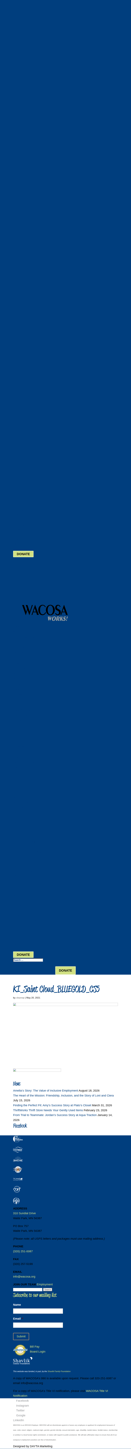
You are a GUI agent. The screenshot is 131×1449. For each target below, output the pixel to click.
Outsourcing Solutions (24, 767)
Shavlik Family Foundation (59, 1371)
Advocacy (18, 699)
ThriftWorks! (19, 746)
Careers (17, 663)
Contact (17, 783)
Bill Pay (18, 544)
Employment (45, 1284)
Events (16, 778)
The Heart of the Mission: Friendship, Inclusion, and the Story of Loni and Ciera (63, 1095)
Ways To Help (20, 668)
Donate (16, 684)
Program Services (22, 725)
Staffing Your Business (24, 762)
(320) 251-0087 (23, 490)
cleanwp (20, 997)
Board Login (21, 548)
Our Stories (18, 647)
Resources (18, 652)
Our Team (18, 658)
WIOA (16, 736)
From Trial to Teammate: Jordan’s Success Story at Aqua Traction (55, 1115)
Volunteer (18, 694)
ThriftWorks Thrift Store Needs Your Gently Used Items (48, 1110)
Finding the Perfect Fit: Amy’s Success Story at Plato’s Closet (52, 1105)
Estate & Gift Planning (24, 689)
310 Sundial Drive (24, 1213)
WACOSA (17, 632)
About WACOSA (21, 642)
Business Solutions (22, 757)
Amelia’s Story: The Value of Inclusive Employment (45, 1090)
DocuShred (18, 752)
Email (18, 1318)
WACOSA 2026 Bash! (23, 673)
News (15, 772)
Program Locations (22, 720)
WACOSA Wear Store (23, 637)
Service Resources (22, 731)
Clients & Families (22, 710)
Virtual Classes (20, 715)
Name (17, 1304)
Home (16, 626)
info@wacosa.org (24, 1276)
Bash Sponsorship (22, 678)
